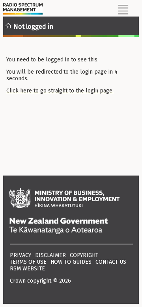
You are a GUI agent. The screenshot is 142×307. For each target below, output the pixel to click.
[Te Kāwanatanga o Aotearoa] (71, 227)
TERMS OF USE (28, 262)
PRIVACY (20, 255)
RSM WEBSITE (27, 268)
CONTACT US (110, 262)
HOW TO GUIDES (71, 262)
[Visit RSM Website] (23, 10)
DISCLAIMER (50, 255)
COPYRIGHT (84, 255)
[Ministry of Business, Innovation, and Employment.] (71, 199)
